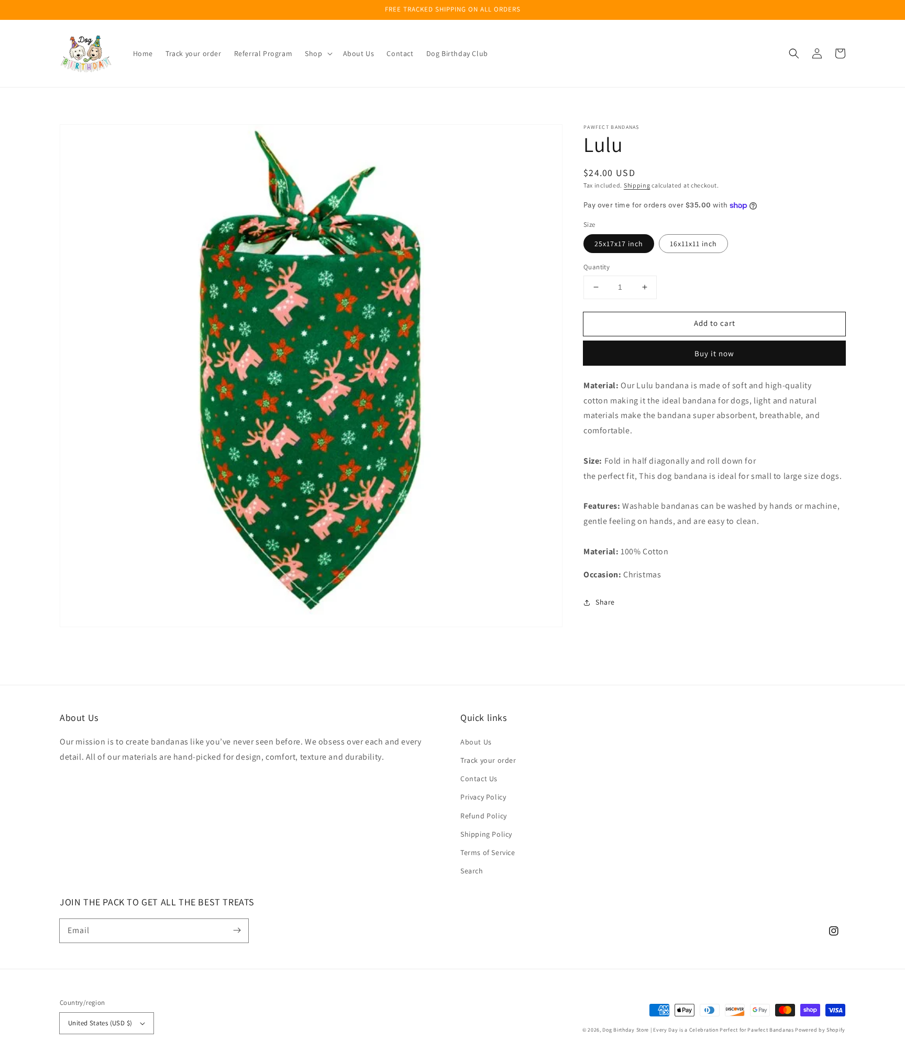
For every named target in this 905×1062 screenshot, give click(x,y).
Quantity (596, 266)
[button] (793, 53)
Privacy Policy (483, 797)
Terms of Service (487, 852)
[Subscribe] (236, 930)
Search (471, 870)
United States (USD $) (100, 1023)
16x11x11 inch (693, 243)
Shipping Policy (486, 834)
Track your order (488, 760)
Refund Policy (483, 815)
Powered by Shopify (820, 1029)
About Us (476, 742)
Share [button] (605, 602)
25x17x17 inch (618, 243)
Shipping (637, 185)
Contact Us (479, 778)
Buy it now (714, 353)
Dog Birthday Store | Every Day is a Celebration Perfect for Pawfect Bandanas (697, 1029)
